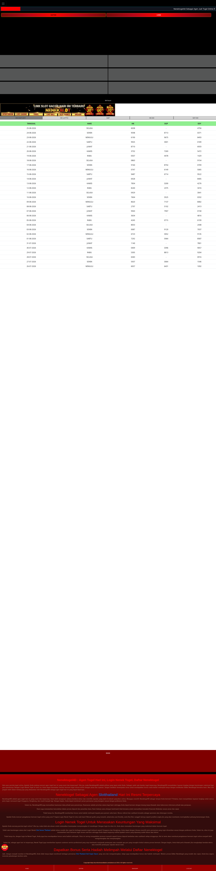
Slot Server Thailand (43, 830)
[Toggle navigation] (3, 3)
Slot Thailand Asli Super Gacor (87, 854)
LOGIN (159, 15)
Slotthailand (108, 795)
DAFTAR (53, 15)
